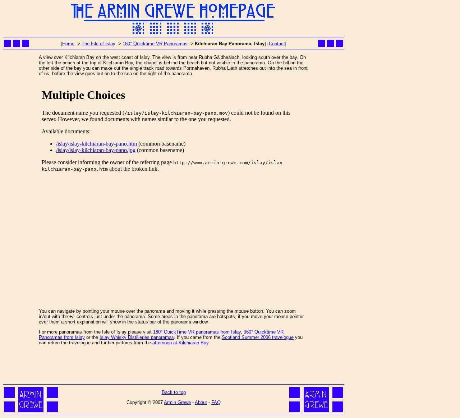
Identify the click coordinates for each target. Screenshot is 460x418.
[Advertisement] (173, 366)
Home (68, 43)
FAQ (216, 402)
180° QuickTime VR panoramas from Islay (197, 332)
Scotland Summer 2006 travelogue (258, 337)
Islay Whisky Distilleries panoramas (137, 337)
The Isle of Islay (98, 43)
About (201, 402)
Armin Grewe (177, 402)
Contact (277, 43)
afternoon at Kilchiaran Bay (180, 342)
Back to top (174, 392)
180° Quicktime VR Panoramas (155, 43)
